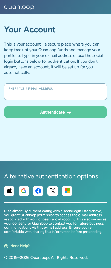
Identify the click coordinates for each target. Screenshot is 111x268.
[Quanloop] (19, 7)
